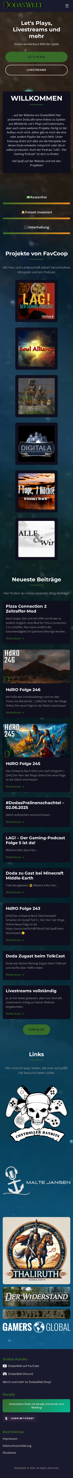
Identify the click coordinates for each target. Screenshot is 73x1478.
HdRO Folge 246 (23, 689)
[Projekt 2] (36, 349)
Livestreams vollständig (31, 990)
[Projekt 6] (36, 539)
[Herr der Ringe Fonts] (36, 1314)
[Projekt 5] (36, 491)
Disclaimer (9, 1453)
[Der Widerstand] (36, 1297)
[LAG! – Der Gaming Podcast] (36, 301)
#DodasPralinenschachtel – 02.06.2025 (35, 805)
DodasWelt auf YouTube (23, 1366)
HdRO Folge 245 (23, 763)
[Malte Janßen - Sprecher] (36, 1180)
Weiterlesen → (15, 638)
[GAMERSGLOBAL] (36, 1327)
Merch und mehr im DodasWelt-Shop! (27, 1382)
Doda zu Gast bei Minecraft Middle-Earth (34, 875)
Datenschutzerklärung (17, 1446)
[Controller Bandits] (36, 1112)
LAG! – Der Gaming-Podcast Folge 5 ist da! (35, 840)
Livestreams (36, 70)
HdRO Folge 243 (23, 908)
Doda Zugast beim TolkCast (35, 956)
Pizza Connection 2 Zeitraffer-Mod (26, 609)
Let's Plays (36, 57)
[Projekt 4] (36, 444)
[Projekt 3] (36, 396)
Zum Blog (36, 1029)
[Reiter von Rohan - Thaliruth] (36, 1250)
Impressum (10, 1439)
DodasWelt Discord (20, 1374)
